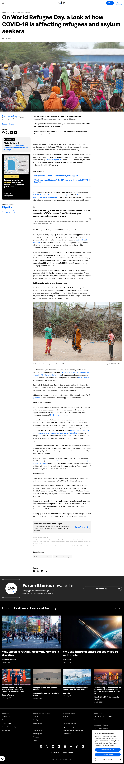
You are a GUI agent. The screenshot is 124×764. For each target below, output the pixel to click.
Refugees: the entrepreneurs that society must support (56, 176)
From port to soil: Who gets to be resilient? (45, 689)
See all (118, 608)
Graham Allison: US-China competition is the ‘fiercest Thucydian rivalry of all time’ (13, 689)
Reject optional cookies (107, 749)
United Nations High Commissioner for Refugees (51, 195)
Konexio (80, 195)
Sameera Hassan (8, 124)
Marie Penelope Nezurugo (11, 116)
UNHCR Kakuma (84, 378)
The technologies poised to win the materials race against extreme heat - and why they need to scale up (107, 690)
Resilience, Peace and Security (16, 13)
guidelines (36, 398)
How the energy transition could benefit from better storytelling (75, 689)
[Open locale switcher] (2, 758)
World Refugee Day (54, 160)
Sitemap (62, 756)
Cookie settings (107, 759)
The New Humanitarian (48, 197)
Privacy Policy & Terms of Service (62, 752)
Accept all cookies (108, 754)
